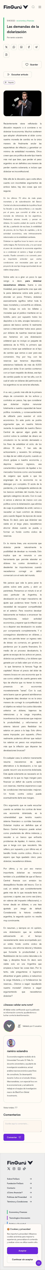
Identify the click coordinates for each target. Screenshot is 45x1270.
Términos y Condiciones (17, 1201)
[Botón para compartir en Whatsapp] (14, 47)
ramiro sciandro (16, 37)
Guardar (34, 64)
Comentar (12, 1137)
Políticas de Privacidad (17, 1197)
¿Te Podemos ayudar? (39, 1263)
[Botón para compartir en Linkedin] (21, 47)
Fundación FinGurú (15, 1183)
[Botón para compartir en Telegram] (36, 47)
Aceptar (22, 1250)
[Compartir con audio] (6, 55)
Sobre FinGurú (13, 1179)
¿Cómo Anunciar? (14, 1192)
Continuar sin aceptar (22, 1259)
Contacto (11, 1188)
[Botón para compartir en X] (6, 47)
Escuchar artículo (20, 74)
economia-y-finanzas (25, 20)
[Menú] (40, 7)
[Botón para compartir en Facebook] (29, 47)
